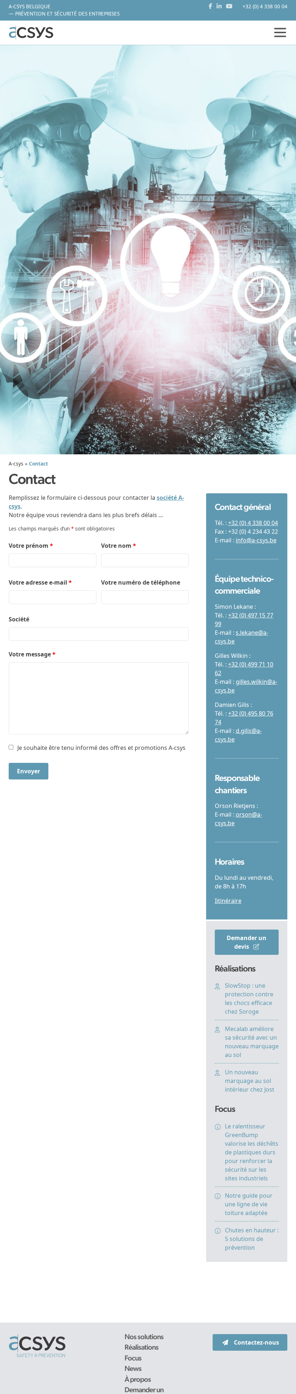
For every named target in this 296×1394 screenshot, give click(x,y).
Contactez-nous (256, 1342)
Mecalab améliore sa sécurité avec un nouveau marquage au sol (252, 1042)
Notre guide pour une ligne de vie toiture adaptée (249, 1204)
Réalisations (141, 1347)
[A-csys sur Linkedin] (221, 6)
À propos (138, 1380)
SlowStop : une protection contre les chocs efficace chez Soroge (249, 998)
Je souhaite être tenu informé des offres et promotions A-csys (101, 748)
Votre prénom (31, 546)
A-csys (16, 463)
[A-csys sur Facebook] (212, 6)
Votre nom (118, 546)
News (133, 1369)
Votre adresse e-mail (40, 582)
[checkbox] (11, 747)
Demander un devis (246, 942)
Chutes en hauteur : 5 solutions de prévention (252, 1238)
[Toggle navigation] (280, 32)
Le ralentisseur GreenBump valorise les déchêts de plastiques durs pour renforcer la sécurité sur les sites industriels (251, 1152)
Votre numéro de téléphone (140, 582)
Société (19, 619)
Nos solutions (144, 1337)
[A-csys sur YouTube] (229, 6)
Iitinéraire (228, 901)
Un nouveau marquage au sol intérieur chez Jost (249, 1080)
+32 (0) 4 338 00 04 (253, 523)
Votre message (32, 654)
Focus (133, 1358)
